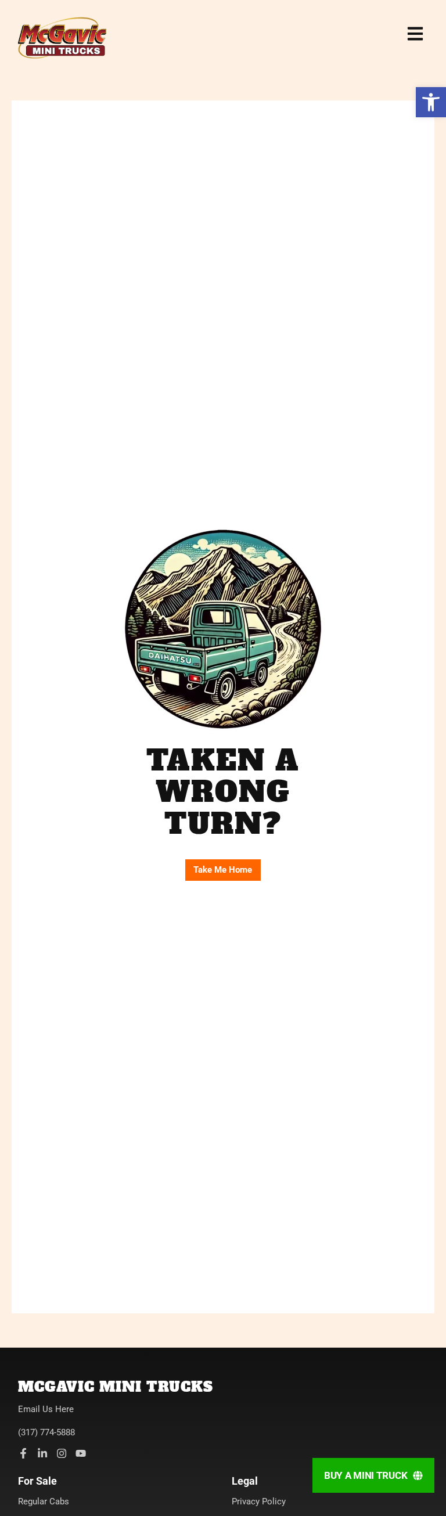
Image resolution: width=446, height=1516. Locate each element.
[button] (431, 102)
